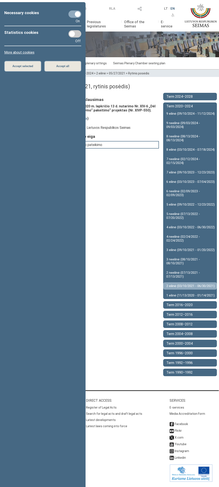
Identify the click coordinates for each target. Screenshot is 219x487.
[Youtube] (172, 444)
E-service (166, 24)
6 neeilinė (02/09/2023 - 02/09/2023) (183, 193)
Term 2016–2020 (179, 305)
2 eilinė (101, 73)
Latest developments (101, 420)
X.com (179, 437)
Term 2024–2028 (179, 97)
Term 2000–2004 (179, 343)
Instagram (182, 451)
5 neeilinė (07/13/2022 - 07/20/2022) (183, 216)
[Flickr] (172, 430)
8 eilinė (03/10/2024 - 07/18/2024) (190, 150)
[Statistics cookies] (74, 34)
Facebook (181, 424)
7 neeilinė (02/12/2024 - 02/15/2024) (183, 161)
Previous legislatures (96, 24)
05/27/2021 (117, 73)
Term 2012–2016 (179, 315)
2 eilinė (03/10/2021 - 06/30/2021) (190, 286)
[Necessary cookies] (74, 14)
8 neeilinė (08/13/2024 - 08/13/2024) (183, 138)
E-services (177, 407)
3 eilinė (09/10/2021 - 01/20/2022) (190, 250)
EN (172, 9)
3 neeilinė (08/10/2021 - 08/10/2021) (183, 261)
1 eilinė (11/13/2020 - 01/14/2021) (190, 295)
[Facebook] (172, 424)
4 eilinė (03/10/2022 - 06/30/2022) (190, 227)
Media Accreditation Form (187, 413)
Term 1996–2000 (179, 353)
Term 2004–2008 (179, 334)
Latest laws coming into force (106, 426)
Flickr (178, 430)
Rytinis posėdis (138, 73)
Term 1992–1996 (179, 363)
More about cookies (19, 52)
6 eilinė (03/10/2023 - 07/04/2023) (190, 182)
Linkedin (180, 457)
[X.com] (172, 437)
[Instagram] (172, 451)
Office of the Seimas (134, 24)
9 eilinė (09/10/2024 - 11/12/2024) (190, 114)
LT (166, 9)
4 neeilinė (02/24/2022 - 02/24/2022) (183, 238)
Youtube (180, 444)
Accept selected (22, 66)
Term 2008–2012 (179, 324)
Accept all (62, 66)
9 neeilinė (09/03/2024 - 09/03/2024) (183, 125)
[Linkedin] (172, 457)
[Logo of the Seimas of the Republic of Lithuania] (201, 15)
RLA (112, 9)
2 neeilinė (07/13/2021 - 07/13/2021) (183, 274)
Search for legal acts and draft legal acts (114, 413)
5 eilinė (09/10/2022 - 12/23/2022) (190, 204)
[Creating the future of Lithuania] (191, 480)
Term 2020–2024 (179, 106)
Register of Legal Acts (101, 407)
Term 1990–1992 (179, 372)
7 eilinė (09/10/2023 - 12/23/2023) (190, 172)
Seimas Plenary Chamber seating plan (139, 63)
